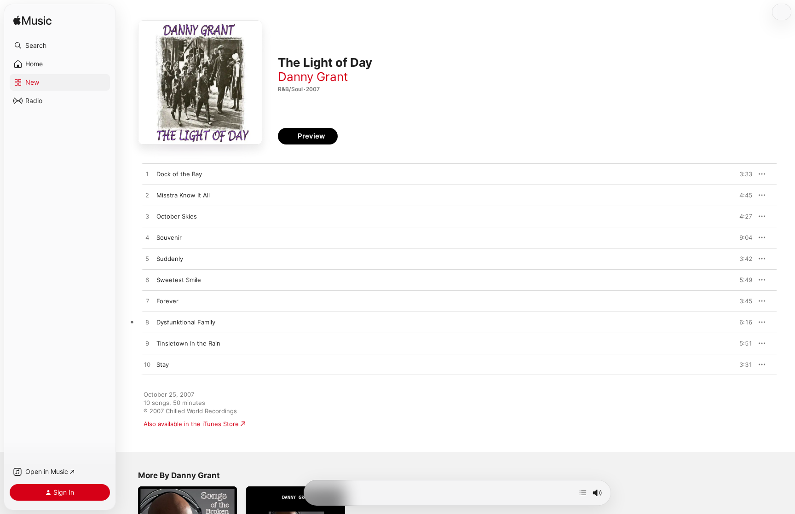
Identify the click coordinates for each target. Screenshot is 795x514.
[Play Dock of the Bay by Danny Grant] (147, 174)
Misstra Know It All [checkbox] (183, 195)
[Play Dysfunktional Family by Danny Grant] (147, 322)
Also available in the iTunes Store (191, 423)
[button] (59, 45)
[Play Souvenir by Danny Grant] (147, 238)
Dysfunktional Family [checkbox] (185, 322)
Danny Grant (313, 76)
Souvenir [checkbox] (169, 237)
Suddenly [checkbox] (169, 258)
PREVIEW (742, 174)
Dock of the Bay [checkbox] (179, 174)
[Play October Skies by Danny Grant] (147, 217)
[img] (32, 21)
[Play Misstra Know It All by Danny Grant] (147, 195)
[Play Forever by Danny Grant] (147, 301)
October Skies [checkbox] (176, 216)
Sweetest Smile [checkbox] (178, 279)
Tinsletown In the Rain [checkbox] (188, 343)
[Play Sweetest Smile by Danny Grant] (147, 280)
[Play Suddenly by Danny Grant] (147, 259)
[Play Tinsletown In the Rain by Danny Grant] (147, 344)
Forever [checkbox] (167, 301)
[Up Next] (582, 492)
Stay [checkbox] (162, 364)
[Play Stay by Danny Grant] (147, 365)
